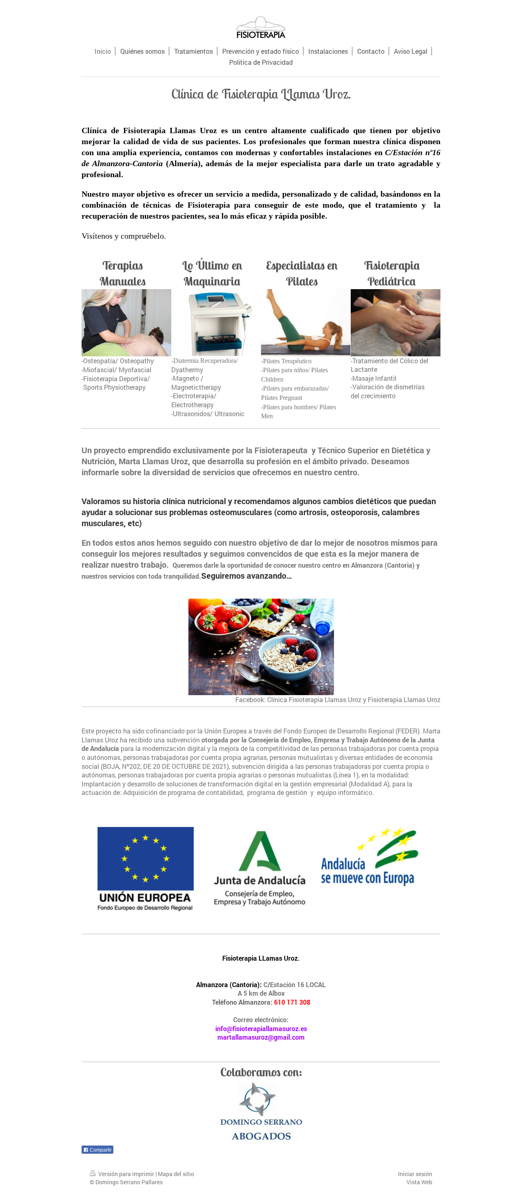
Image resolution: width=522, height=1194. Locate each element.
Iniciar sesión (415, 1174)
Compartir (100, 1150)
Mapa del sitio (176, 1174)
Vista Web (419, 1182)
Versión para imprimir (126, 1174)
